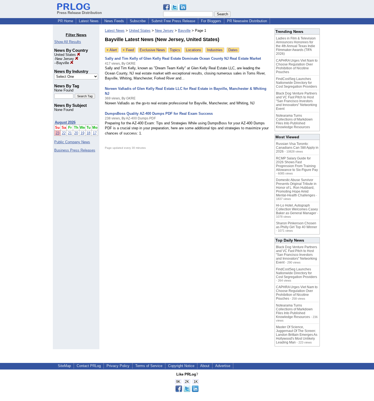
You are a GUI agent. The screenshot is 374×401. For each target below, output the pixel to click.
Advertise (222, 366)
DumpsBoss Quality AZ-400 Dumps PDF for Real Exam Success (159, 113)
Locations (193, 50)
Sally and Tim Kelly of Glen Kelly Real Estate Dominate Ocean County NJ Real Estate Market (183, 58)
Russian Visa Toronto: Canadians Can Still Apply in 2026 (297, 147)
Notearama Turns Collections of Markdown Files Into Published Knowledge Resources (294, 121)
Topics (175, 50)
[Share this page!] (174, 9)
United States (65, 55)
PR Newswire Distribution (247, 21)
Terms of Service (148, 366)
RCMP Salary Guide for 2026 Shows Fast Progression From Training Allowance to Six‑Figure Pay (297, 164)
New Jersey (65, 59)
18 (88, 133)
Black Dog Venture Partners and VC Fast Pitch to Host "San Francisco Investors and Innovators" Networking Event (296, 101)
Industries (215, 50)
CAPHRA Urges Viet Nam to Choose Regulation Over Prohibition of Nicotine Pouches (297, 66)
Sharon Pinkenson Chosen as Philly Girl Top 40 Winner (296, 225)
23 (57, 133)
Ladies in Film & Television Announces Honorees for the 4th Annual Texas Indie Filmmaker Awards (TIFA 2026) (296, 46)
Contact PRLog (89, 366)
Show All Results (67, 42)
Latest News (89, 21)
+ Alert (112, 50)
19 (82, 133)
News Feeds (114, 21)
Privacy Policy (118, 366)
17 (95, 133)
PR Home (65, 21)
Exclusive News (152, 50)
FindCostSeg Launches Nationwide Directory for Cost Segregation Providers (296, 82)
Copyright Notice (181, 366)
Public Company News (72, 142)
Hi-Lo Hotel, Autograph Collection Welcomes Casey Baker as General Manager (297, 209)
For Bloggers (211, 21)
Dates (233, 50)
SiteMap (64, 366)
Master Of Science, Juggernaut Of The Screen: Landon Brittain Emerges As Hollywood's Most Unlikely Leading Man (296, 334)
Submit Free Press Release (173, 21)
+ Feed (128, 50)
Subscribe (138, 21)
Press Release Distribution (79, 13)
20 (76, 133)
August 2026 (65, 122)
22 (64, 133)
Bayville (63, 63)
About (204, 366)
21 (70, 133)
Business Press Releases (74, 150)
